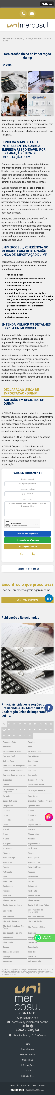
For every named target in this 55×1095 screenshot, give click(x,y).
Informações (27, 1065)
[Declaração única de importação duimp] (14, 81)
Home (27, 1044)
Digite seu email (27, 479)
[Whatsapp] (21, 554)
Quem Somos (27, 1049)
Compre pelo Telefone (27, 546)
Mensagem (27, 499)
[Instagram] (23, 1026)
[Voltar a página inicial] (28, 24)
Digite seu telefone (28, 489)
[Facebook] (31, 1026)
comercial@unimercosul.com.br (30, 1022)
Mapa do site (27, 1076)
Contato (27, 1070)
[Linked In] (27, 1026)
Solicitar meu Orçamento (27, 534)
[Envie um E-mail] (32, 13)
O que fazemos (27, 1054)
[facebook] (49, 708)
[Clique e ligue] (23, 13)
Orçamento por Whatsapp (27, 540)
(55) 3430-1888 (29, 1018)
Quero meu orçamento (27, 600)
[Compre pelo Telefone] (33, 554)
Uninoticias (27, 1060)
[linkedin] (49, 598)
